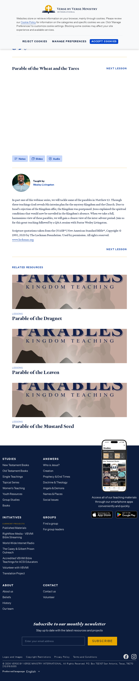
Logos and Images (13, 656)
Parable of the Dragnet (37, 318)
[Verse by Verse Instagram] (133, 656)
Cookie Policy (28, 22)
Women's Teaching (14, 488)
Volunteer (48, 597)
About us (8, 591)
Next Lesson (116, 68)
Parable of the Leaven (35, 372)
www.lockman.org (23, 239)
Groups (49, 517)
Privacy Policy (62, 656)
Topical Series (11, 482)
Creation (48, 471)
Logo (102, 514)
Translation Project (14, 573)
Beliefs (7, 597)
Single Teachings (13, 476)
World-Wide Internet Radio (18, 543)
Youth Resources (12, 494)
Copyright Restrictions (38, 656)
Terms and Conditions (85, 656)
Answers (51, 459)
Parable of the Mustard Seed (43, 426)
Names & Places (52, 494)
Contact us (49, 591)
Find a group (50, 523)
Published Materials (14, 528)
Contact (50, 585)
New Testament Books (16, 465)
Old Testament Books (15, 471)
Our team (8, 608)
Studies (9, 459)
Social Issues (50, 499)
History (7, 603)
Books (6, 505)
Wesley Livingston (43, 184)
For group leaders (53, 529)
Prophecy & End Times (56, 476)
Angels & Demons (53, 488)
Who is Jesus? (51, 465)
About (8, 585)
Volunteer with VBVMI (16, 567)
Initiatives (12, 517)
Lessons (17, 313)
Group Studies (11, 499)
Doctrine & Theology (55, 482)
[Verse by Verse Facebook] (126, 656)
